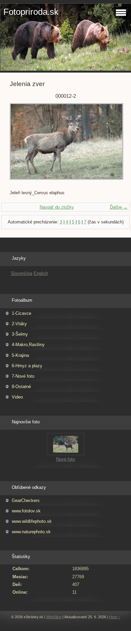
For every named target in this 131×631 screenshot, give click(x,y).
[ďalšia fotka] (110, 144)
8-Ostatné (21, 386)
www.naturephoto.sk (31, 531)
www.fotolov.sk (26, 510)
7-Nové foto (23, 376)
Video (17, 396)
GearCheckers (26, 500)
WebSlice (53, 617)
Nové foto (65, 459)
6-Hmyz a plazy (27, 365)
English (41, 273)
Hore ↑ (114, 617)
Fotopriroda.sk (30, 11)
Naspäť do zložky (57, 207)
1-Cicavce (21, 313)
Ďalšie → (119, 207)
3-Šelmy (20, 334)
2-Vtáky (19, 323)
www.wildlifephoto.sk (32, 521)
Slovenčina (21, 273)
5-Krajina (20, 355)
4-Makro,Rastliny (28, 344)
